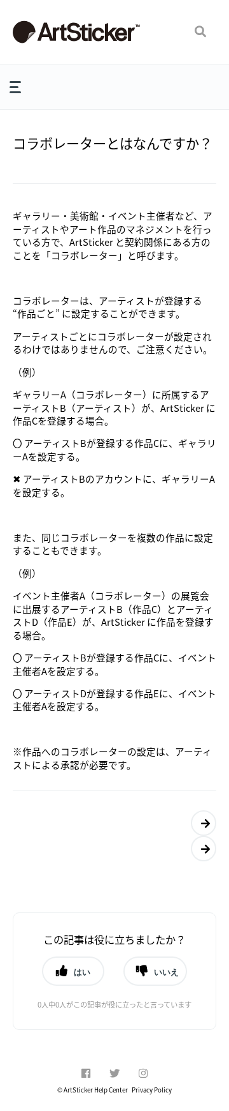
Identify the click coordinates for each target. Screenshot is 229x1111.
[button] (200, 32)
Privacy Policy (152, 1089)
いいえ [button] (166, 972)
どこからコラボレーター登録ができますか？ (200, 848)
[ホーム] (76, 31)
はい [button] (82, 972)
